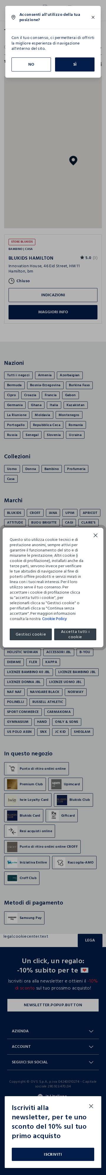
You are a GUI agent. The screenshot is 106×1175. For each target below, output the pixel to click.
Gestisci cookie (31, 634)
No (31, 64)
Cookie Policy (54, 618)
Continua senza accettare (96, 536)
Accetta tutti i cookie (75, 634)
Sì (75, 64)
